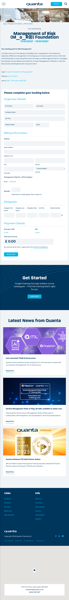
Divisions (7, 503)
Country (37, 172)
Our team (38, 503)
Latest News (39, 515)
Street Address (8, 147)
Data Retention (40, 540)
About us (38, 499)
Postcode (7, 173)
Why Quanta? (9, 515)
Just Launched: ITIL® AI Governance (21, 358)
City (5, 164)
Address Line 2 (8, 156)
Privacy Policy (18, 540)
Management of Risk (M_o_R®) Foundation (18, 177)
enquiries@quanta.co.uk (34, 590)
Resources (8, 511)
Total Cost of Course (10, 236)
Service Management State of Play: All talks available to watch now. (34, 409)
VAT (36, 229)
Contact (56, 4)
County (37, 164)
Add (62, 215)
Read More (10, 371)
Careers (38, 511)
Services (7, 507)
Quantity (7, 191)
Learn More (34, 296)
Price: (6, 181)
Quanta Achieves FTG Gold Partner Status (23, 459)
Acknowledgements (29, 540)
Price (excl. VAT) (9, 229)
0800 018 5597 (34, 592)
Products (7, 499)
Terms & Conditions (40, 247)
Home (5, 24)
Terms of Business (8, 540)
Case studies (39, 507)
